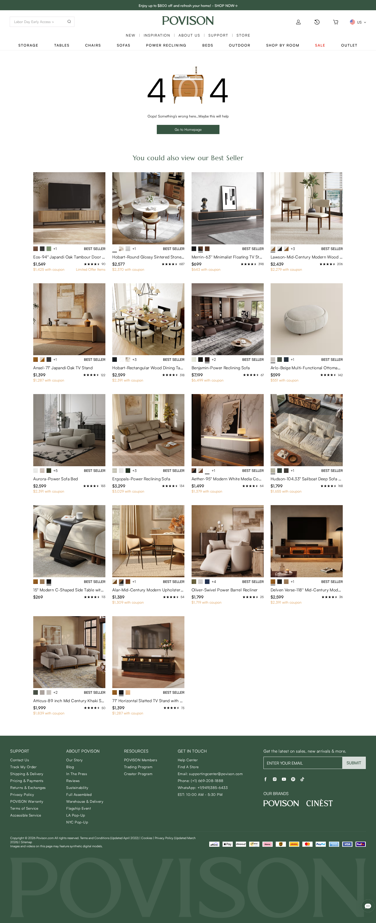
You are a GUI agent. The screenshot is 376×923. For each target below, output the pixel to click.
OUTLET (349, 45)
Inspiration (157, 35)
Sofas (123, 45)
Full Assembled (79, 794)
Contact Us (19, 760)
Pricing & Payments (26, 780)
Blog (70, 767)
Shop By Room (283, 45)
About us (189, 35)
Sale (320, 45)
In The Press (76, 774)
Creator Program (138, 774)
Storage (28, 45)
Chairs (93, 45)
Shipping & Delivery (26, 774)
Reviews (73, 780)
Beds (207, 45)
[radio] (85, 264)
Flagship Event (78, 808)
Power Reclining (166, 45)
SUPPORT (218, 35)
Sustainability (77, 787)
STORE (243, 35)
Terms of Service (24, 808)
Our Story (74, 760)
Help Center (188, 760)
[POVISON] (281, 803)
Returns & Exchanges (28, 787)
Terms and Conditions (109, 838)
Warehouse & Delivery (84, 801)
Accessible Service (25, 815)
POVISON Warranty (26, 801)
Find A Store (188, 767)
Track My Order (23, 767)
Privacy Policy (22, 794)
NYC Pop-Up (77, 822)
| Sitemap (25, 842)
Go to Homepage (188, 129)
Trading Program (138, 767)
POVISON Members (140, 760)
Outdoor (239, 45)
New (131, 35)
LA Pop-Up (75, 815)
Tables (62, 45)
